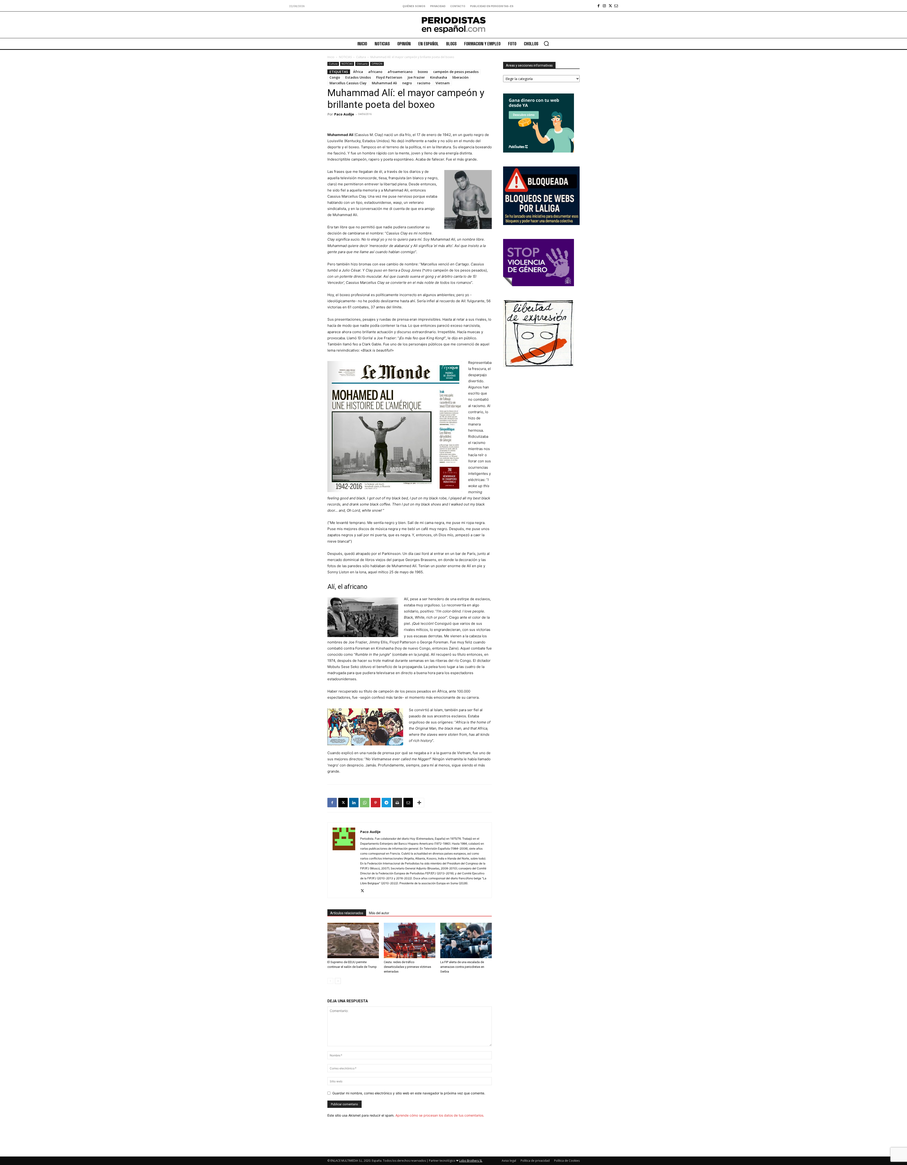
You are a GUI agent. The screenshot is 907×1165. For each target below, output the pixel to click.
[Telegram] (386, 802)
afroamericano (400, 71)
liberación (460, 77)
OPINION (377, 63)
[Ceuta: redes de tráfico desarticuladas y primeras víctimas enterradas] (409, 940)
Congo (334, 77)
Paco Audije (344, 114)
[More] (419, 802)
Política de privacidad (535, 1161)
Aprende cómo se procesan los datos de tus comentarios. (439, 1115)
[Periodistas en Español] (453, 24)
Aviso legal (509, 1161)
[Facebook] (598, 6)
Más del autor (379, 913)
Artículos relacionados (346, 913)
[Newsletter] (616, 6)
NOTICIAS (345, 57)
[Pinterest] (375, 802)
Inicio (330, 57)
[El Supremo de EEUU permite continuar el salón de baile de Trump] (353, 940)
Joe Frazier (416, 77)
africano (375, 71)
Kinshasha (438, 77)
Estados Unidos (358, 77)
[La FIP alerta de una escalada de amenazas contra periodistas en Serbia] (466, 940)
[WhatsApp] (364, 802)
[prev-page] (330, 981)
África (358, 71)
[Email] (408, 802)
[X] (610, 6)
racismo (423, 83)
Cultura (361, 57)
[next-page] (338, 981)
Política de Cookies (567, 1161)
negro (407, 83)
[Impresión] (397, 802)
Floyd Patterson (389, 77)
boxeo (423, 71)
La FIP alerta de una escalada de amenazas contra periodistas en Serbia (462, 966)
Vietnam (443, 83)
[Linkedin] (354, 802)
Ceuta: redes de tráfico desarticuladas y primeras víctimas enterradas (407, 966)
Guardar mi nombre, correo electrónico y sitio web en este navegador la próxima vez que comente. (408, 1093)
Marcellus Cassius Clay (348, 83)
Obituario (362, 63)
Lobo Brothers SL (470, 1161)
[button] (546, 43)
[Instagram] (604, 6)
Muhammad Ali (384, 83)
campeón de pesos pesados (456, 71)
